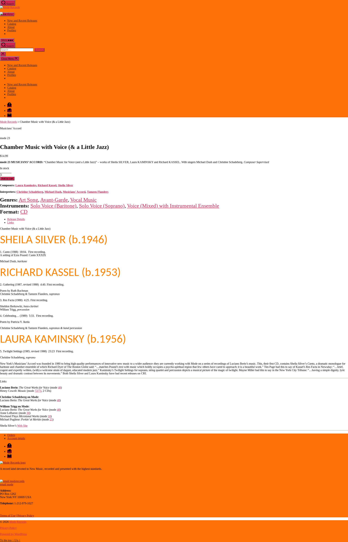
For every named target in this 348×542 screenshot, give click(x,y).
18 (49, 416)
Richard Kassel (47, 185)
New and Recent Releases (22, 20)
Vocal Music (83, 200)
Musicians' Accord (74, 191)
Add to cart (7, 178)
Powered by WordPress (13, 534)
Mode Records (8, 121)
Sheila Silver (65, 185)
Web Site (22, 425)
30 (28, 412)
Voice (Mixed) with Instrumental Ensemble (173, 206)
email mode (6, 484)
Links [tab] (10, 222)
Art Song (28, 200)
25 (51, 419)
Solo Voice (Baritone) (53, 206)
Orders (11, 435)
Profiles (11, 30)
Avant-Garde (54, 200)
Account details (16, 438)
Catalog (11, 23)
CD (24, 212)
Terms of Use (7, 515)
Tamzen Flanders (97, 191)
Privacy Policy (25, 515)
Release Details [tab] (16, 219)
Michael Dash (53, 191)
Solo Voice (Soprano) (102, 206)
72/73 (38, 390)
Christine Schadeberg (29, 191)
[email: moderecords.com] (12, 481)
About (10, 27)
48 (59, 387)
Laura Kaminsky (25, 185)
